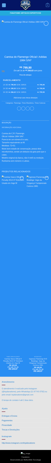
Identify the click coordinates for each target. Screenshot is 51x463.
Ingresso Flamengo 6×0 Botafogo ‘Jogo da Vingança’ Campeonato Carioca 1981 (38, 362)
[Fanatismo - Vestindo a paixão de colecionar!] (25, 5)
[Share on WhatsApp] (19, 108)
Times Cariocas (40, 103)
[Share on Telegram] (32, 108)
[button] (4, 5)
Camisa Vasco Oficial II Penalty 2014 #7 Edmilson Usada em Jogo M (13, 361)
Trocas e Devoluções (11, 430)
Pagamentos (7, 420)
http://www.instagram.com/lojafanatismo (18, 443)
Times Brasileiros (28, 103)
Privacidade (7, 425)
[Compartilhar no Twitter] (28, 108)
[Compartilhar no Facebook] (23, 108)
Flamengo (17, 103)
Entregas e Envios (9, 416)
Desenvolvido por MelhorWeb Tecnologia (25, 460)
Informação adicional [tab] (11, 127)
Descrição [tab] (6, 123)
